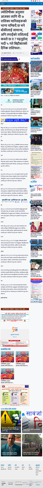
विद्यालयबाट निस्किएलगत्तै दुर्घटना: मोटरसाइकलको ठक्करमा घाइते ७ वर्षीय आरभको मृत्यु (10, 429)
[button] (38, 3)
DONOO (38, 485)
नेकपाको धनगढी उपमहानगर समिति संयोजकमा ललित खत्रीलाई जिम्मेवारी (9, 453)
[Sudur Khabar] (4, 3)
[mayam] (36, 18)
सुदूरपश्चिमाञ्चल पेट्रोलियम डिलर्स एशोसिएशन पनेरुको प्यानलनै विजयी (36, 235)
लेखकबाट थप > (15, 337)
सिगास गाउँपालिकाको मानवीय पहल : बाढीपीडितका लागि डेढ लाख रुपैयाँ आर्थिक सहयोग (36, 274)
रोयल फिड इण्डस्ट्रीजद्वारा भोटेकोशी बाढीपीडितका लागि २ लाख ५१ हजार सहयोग (36, 94)
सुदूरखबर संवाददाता (7, 53)
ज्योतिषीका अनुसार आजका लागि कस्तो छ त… (7, 365)
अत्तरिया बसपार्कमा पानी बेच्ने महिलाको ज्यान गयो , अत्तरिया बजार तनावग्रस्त (31, 453)
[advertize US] (15, 9)
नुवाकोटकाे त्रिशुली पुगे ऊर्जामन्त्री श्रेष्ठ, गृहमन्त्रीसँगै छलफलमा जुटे (36, 130)
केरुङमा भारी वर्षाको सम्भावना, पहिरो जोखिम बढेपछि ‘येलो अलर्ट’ (36, 74)
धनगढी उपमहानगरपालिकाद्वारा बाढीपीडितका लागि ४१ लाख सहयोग (35, 112)
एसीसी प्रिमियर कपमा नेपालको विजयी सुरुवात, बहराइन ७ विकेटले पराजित (36, 148)
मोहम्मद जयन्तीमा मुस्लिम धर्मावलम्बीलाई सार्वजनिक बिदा (36, 195)
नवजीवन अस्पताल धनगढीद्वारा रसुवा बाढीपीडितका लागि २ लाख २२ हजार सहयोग (36, 254)
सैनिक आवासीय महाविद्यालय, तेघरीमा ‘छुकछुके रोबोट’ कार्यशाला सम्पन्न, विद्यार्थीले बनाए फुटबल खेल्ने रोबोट (36, 216)
